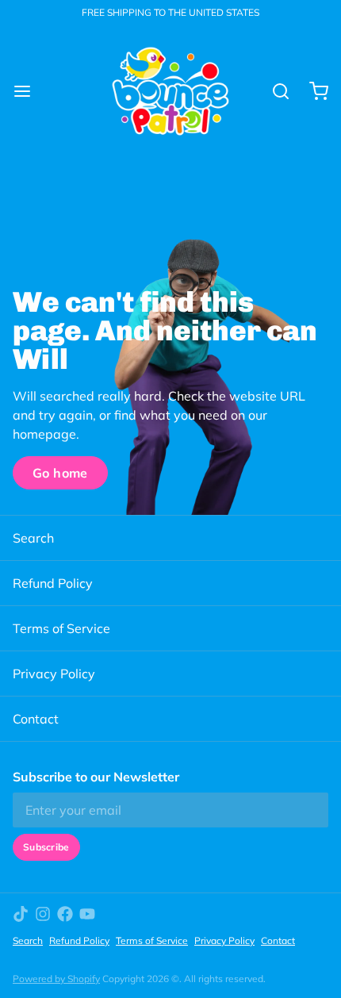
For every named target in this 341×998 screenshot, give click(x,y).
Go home (60, 473)
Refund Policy (53, 583)
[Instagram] (43, 914)
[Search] (274, 91)
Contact (36, 719)
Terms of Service (61, 628)
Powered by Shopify (56, 979)
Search (33, 538)
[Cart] (312, 91)
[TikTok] (21, 914)
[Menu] (28, 91)
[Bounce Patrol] (170, 91)
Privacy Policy (54, 673)
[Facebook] (65, 914)
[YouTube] (87, 914)
